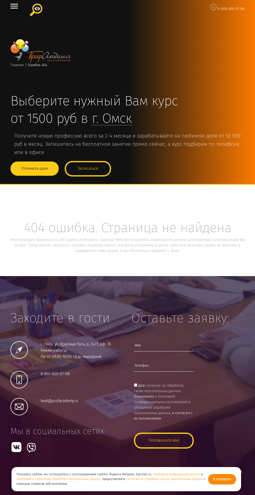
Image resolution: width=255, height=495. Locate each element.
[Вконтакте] (16, 447)
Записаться (88, 168)
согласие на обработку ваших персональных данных (164, 479)
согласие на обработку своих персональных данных (159, 388)
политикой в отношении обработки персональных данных (58, 479)
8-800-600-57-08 (231, 9)
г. (112, 119)
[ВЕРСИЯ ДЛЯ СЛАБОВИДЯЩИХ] (36, 9)
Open (14, 6)
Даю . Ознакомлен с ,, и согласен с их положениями (163, 402)
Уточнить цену (34, 168)
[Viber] (31, 447)
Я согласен (222, 479)
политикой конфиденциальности (176, 474)
